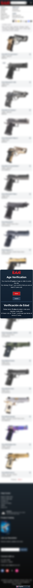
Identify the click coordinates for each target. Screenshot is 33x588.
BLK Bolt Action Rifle (18, 17)
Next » (20, 479)
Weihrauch (15, 7)
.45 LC (21, 28)
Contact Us (4, 501)
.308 (29, 28)
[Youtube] (7, 570)
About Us (4, 507)
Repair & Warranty (7, 497)
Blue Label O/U (16, 15)
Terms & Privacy (6, 503)
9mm (3, 27)
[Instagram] (16, 570)
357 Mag (4, 28)
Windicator (15, 9)
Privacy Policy (16, 584)
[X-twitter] (12, 570)
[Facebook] (2, 570)
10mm (11, 27)
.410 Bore (16, 30)
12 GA (4, 30)
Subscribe (24, 549)
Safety (3, 505)
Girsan (3, 7)
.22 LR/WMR (11, 28)
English (20, 586)
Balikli (14, 13)
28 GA (7, 30)
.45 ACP (7, 27)
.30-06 (25, 28)
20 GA (11, 30)
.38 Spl (26, 27)
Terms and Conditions (22, 582)
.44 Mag (17, 28)
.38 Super (21, 27)
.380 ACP (16, 27)
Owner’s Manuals (6, 499)
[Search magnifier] (25, 3)
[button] (31, 3)
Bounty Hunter (16, 10)
